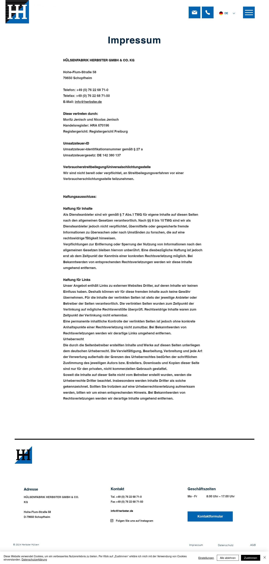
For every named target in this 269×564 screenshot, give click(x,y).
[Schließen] (264, 557)
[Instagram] (112, 521)
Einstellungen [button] (206, 558)
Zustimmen (250, 558)
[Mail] (194, 12)
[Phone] (208, 12)
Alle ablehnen (228, 558)
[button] (249, 12)
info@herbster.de (88, 102)
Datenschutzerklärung (34, 559)
